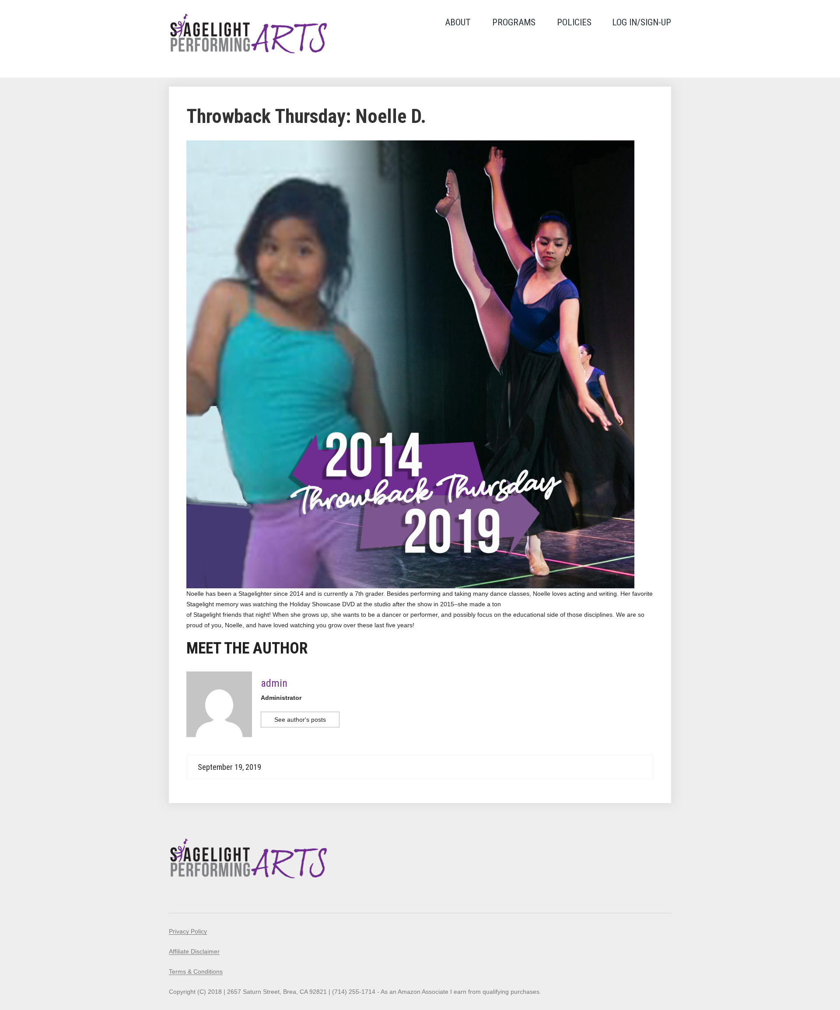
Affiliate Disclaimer (194, 951)
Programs (514, 22)
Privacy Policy (188, 931)
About (458, 22)
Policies (574, 22)
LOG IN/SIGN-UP (641, 22)
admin (274, 683)
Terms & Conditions (196, 971)
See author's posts (300, 719)
